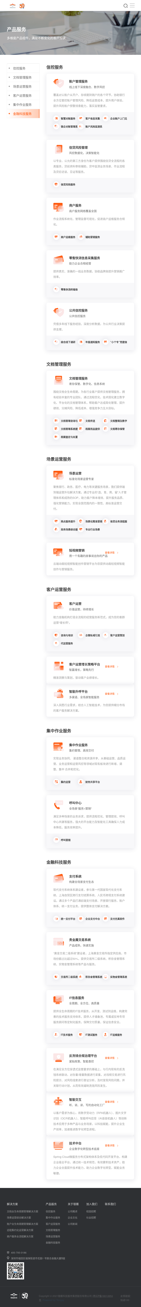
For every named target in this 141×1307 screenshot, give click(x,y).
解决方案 (12, 1204)
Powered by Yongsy (53, 1300)
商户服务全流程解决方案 (20, 1236)
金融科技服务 (53, 1242)
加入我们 (91, 1204)
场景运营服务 (53, 1236)
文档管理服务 (53, 1230)
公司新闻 (72, 1223)
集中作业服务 (53, 1217)
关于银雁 (73, 1204)
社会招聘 (91, 1217)
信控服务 (50, 1211)
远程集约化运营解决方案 (20, 1230)
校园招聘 (91, 1211)
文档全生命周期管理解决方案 (22, 1211)
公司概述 (72, 1211)
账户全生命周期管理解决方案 (22, 1223)
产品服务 (51, 1204)
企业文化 (72, 1217)
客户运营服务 (53, 1223)
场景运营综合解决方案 (19, 1217)
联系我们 (110, 1204)
